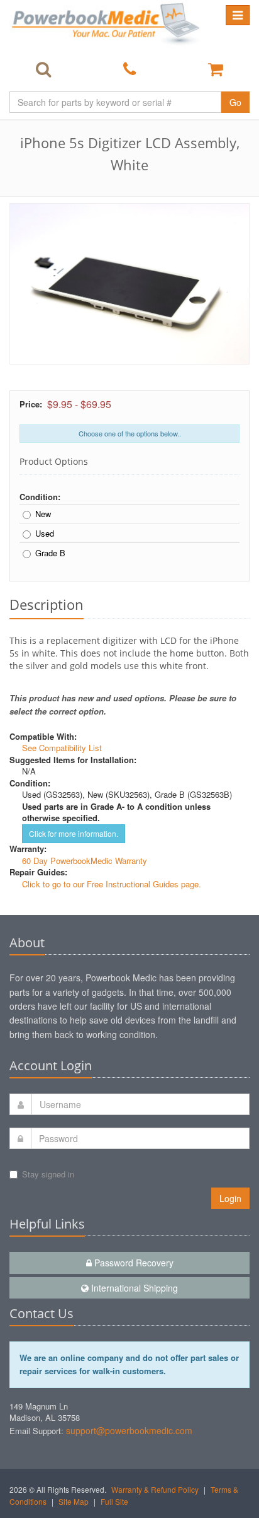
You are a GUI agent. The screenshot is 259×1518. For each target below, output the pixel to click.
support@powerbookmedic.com (129, 1430)
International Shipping (133, 1288)
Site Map (73, 1501)
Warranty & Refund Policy (155, 1489)
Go (235, 102)
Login (230, 1198)
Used (44, 533)
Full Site (114, 1501)
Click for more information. (73, 833)
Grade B (50, 553)
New (43, 514)
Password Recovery (133, 1262)
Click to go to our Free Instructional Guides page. (111, 884)
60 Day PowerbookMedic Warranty (84, 861)
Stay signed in (48, 1174)
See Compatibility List (62, 748)
